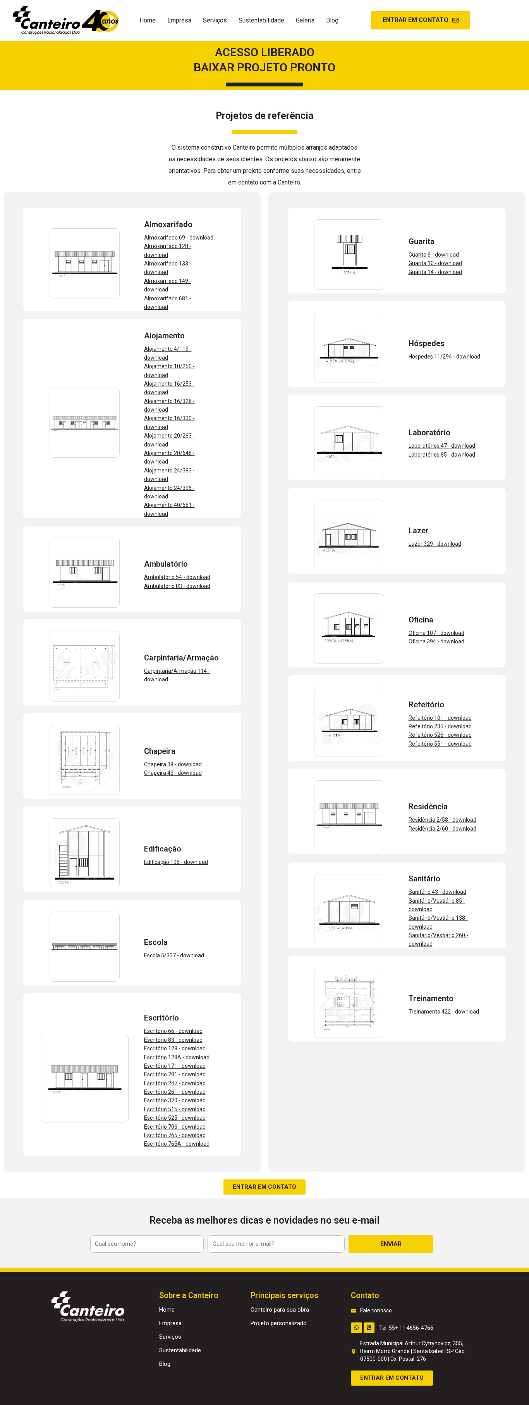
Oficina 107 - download (436, 633)
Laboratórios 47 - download (442, 446)
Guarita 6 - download (434, 255)
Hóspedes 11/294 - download (444, 356)
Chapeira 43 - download (173, 773)
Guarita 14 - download (435, 272)
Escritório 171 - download (175, 1066)
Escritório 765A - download (177, 1144)
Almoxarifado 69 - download (178, 237)
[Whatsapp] (356, 1328)
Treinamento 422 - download (444, 1011)
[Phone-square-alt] (369, 1328)
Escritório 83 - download (173, 1040)
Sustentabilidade (261, 20)
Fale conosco (376, 1310)
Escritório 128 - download (175, 1048)
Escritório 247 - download (175, 1083)
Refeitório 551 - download (440, 744)
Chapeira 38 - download (173, 764)
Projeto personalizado (279, 1323)
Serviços (215, 20)
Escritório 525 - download (175, 1118)
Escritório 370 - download (175, 1100)
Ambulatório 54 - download (177, 577)
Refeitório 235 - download (440, 726)
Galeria (305, 20)
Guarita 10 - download (435, 263)
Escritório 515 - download (175, 1109)
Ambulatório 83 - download (177, 586)
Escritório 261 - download (175, 1092)
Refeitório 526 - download (440, 735)
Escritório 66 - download (173, 1031)
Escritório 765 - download (175, 1135)
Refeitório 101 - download (440, 718)
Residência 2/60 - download (442, 829)
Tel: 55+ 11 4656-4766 (406, 1328)
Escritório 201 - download (175, 1074)
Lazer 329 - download (435, 544)
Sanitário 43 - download (437, 892)
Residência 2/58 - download (442, 820)
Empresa (179, 20)
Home (147, 20)
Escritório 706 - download (175, 1127)
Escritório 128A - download (177, 1057)
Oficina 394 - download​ (436, 641)
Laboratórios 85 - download (442, 455)
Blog (332, 20)
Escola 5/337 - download (174, 955)
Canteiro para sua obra (280, 1309)
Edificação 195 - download (176, 862)
